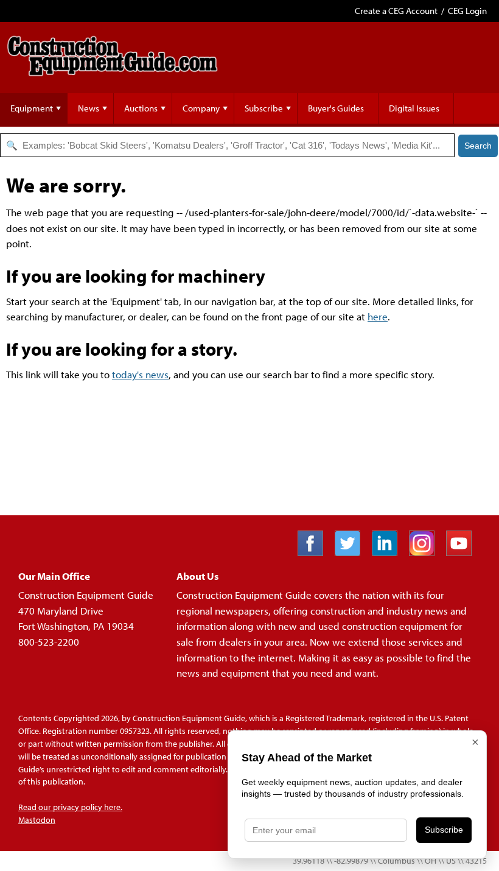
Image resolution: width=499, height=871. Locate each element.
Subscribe (264, 108)
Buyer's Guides (336, 108)
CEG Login (467, 10)
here (378, 316)
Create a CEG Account (396, 10)
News (88, 108)
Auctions (141, 108)
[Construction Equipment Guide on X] (352, 552)
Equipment (31, 108)
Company (201, 108)
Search (478, 145)
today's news (140, 374)
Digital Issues (414, 108)
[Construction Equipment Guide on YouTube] (463, 552)
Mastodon (36, 819)
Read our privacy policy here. (70, 807)
